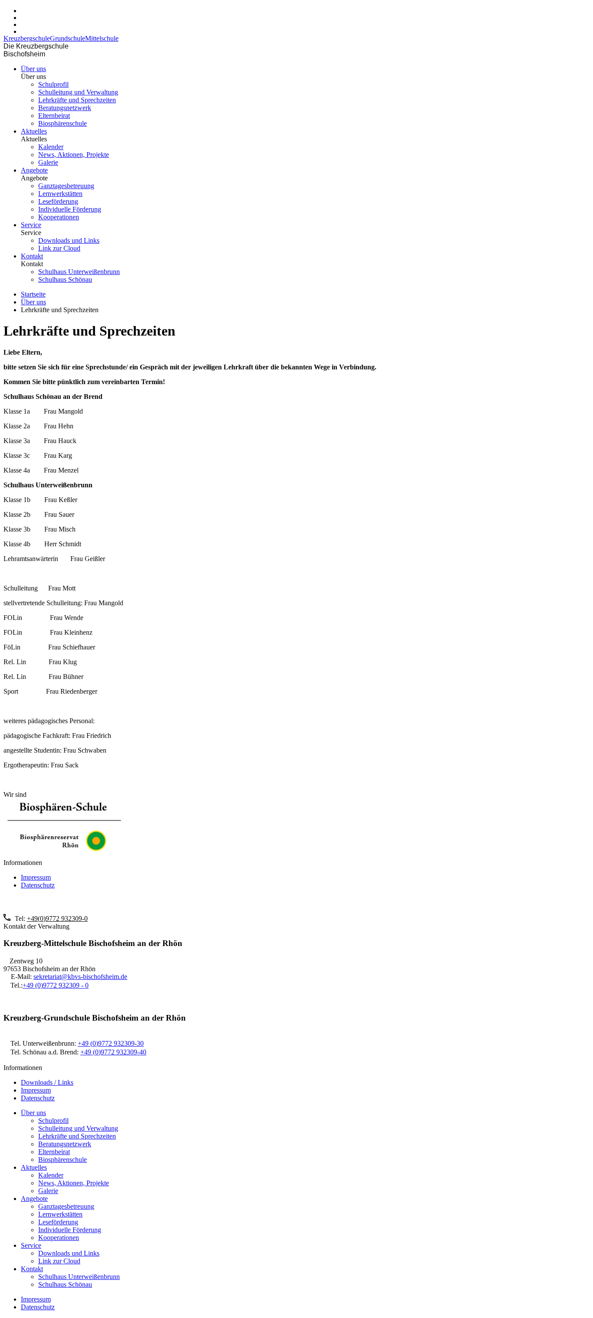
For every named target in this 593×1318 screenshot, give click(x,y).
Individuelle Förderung (69, 209)
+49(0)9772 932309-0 (57, 918)
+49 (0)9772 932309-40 (113, 1052)
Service (31, 224)
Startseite (33, 294)
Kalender (50, 146)
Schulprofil (53, 84)
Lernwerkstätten (60, 193)
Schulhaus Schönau (65, 279)
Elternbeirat (54, 115)
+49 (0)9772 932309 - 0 (56, 985)
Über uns (33, 68)
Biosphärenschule (62, 123)
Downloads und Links (68, 240)
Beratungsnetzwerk (64, 107)
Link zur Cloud (59, 248)
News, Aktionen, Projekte (73, 154)
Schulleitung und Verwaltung (78, 92)
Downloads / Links (47, 1082)
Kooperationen (58, 217)
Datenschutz (38, 885)
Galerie (48, 162)
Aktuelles (34, 131)
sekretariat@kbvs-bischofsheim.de (80, 976)
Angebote (34, 170)
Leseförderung (58, 201)
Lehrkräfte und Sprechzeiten (77, 100)
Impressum (36, 877)
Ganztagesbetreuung (66, 185)
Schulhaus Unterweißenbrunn (79, 271)
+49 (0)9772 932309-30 (111, 1043)
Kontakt (32, 256)
